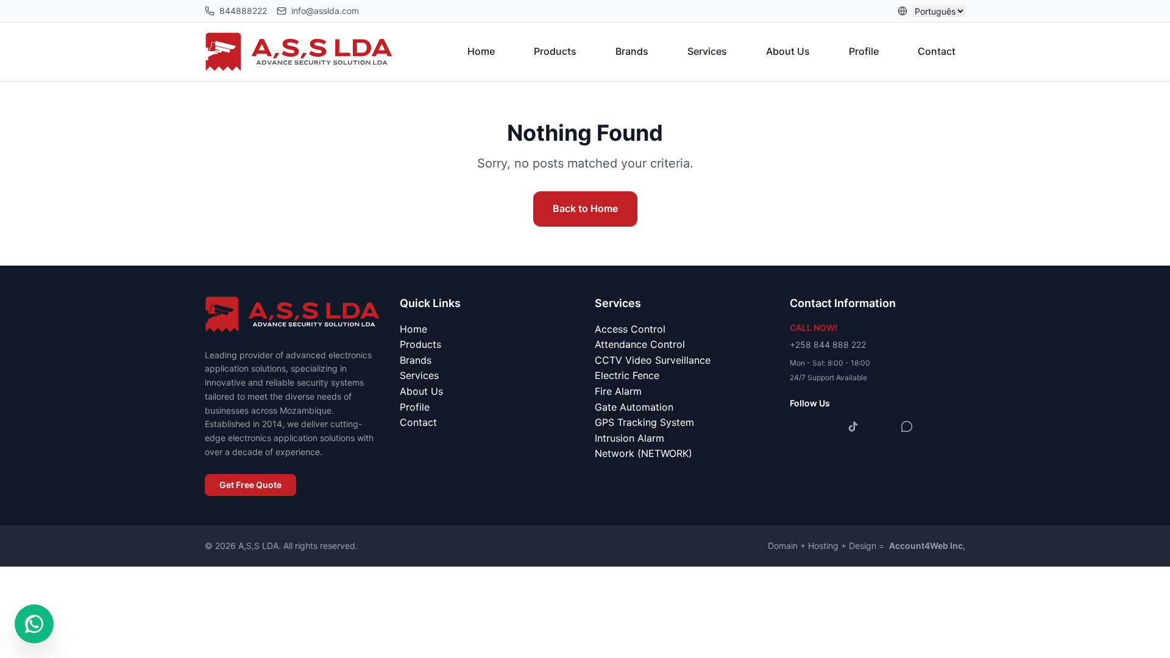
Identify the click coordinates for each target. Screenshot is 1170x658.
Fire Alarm (618, 391)
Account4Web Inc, (927, 545)
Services (707, 51)
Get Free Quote (250, 484)
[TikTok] (853, 426)
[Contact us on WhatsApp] (34, 623)
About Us (788, 51)
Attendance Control (640, 344)
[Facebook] (799, 426)
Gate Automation (634, 407)
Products (555, 51)
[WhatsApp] (906, 426)
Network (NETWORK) (643, 453)
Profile (864, 51)
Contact (937, 51)
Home (481, 51)
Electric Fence (627, 375)
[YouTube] (880, 426)
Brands (631, 51)
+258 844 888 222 (828, 344)
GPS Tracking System (644, 422)
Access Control (630, 329)
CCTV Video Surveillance (653, 360)
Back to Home (585, 208)
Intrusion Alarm (629, 438)
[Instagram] (826, 426)
